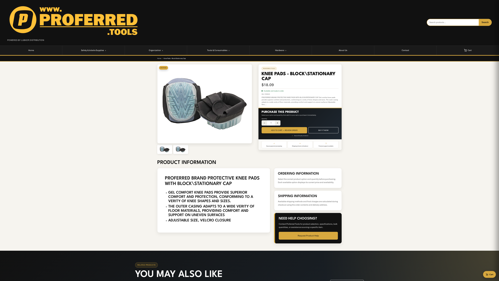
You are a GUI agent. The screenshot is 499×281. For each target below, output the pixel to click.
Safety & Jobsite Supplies (92, 50)
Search (485, 22)
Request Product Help (308, 235)
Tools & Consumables (217, 50)
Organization (155, 50)
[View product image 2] (180, 149)
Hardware (279, 50)
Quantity (264, 119)
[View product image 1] (164, 149)
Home (31, 50)
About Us (343, 50)
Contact (405, 50)
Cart (470, 50)
